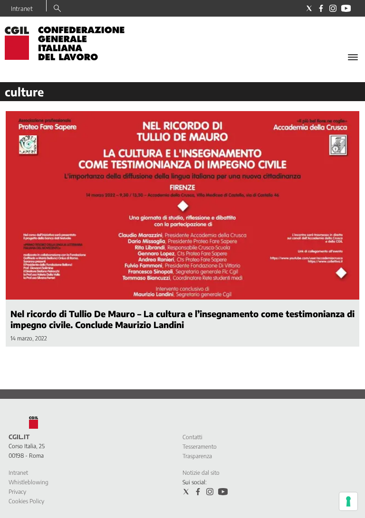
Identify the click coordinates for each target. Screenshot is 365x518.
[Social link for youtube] (346, 8)
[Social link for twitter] (309, 8)
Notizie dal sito (201, 472)
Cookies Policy (26, 501)
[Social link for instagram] (332, 8)
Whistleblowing (28, 482)
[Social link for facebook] (321, 8)
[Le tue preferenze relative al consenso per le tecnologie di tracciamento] (348, 501)
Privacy (17, 491)
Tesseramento (199, 446)
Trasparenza (197, 456)
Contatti (192, 437)
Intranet (22, 8)
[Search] (57, 9)
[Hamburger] (353, 57)
